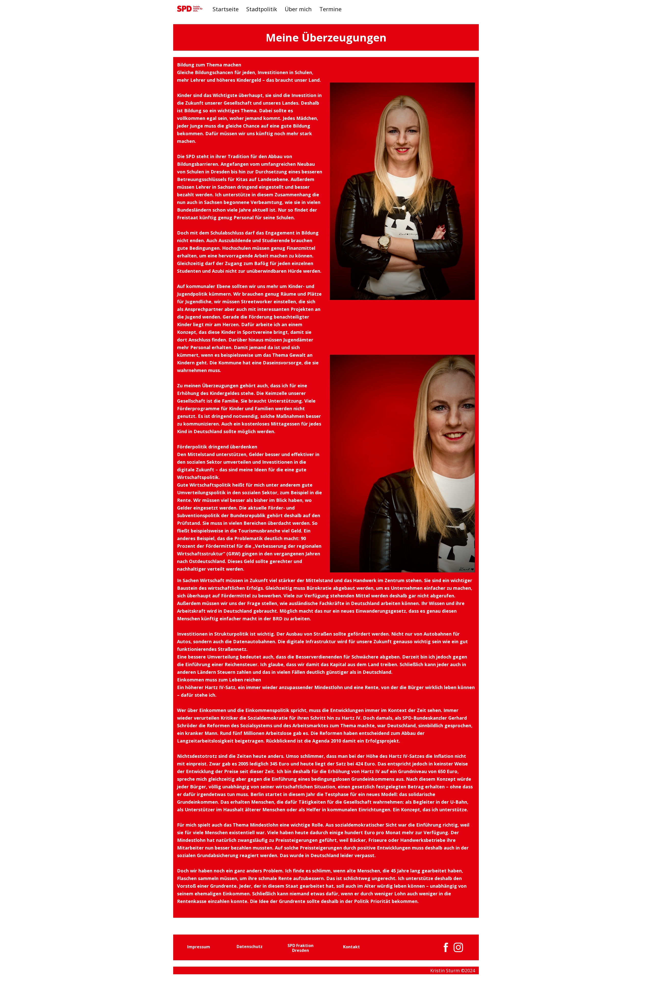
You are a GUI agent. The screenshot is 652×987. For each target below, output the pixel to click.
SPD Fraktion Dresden (301, 948)
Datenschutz (250, 946)
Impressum (198, 947)
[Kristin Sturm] (189, 9)
